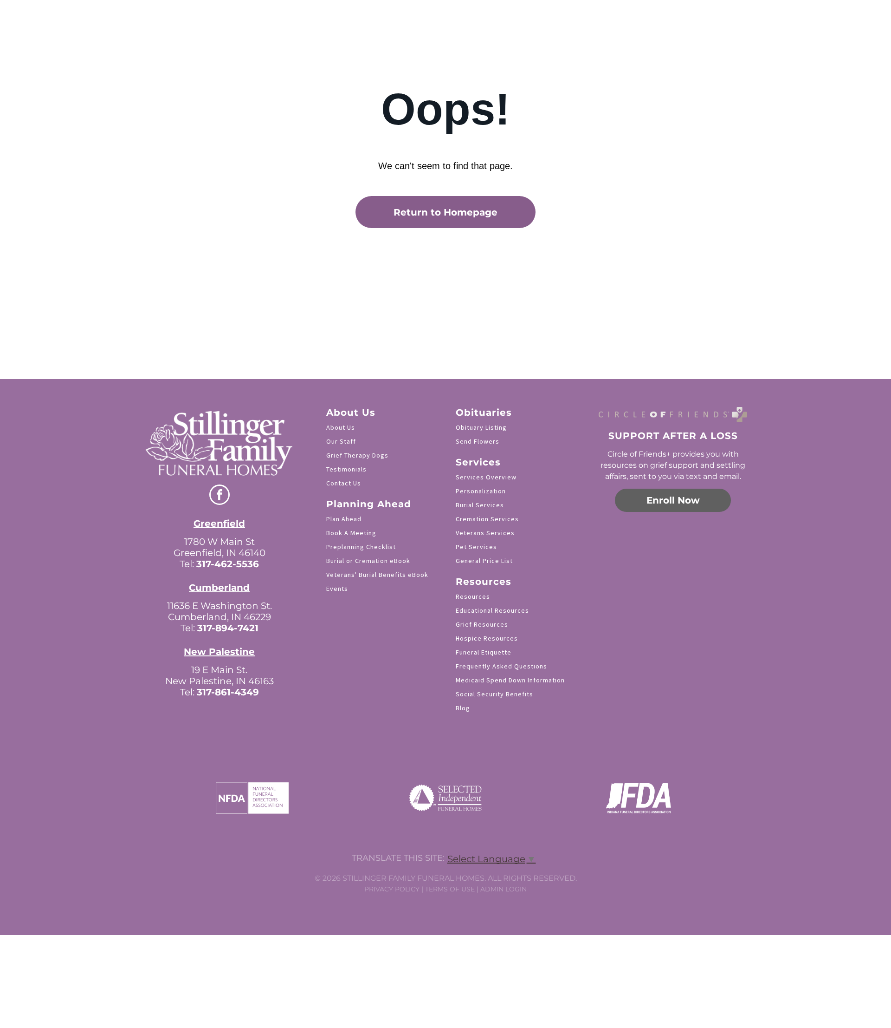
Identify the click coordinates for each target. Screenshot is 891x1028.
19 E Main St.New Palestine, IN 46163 (219, 675)
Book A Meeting (351, 533)
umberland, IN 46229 (222, 616)
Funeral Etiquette (483, 652)
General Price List (484, 561)
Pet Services (476, 547)
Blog (463, 708)
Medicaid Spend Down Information (510, 680)
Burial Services (480, 505)
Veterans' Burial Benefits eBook (377, 574)
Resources (473, 596)
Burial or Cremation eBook (368, 561)
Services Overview (486, 477)
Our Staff (341, 441)
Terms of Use (450, 889)
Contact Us (343, 483)
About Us (340, 427)
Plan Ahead (344, 519)
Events (337, 588)
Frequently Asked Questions (501, 666)
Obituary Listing (481, 427)
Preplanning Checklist (361, 547)
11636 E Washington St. (219, 605)
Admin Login (503, 889)
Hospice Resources (487, 638)
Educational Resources (492, 610)
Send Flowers (477, 441)
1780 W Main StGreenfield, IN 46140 (219, 547)
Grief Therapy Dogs (357, 455)
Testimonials (346, 469)
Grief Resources (482, 624)
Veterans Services (485, 533)
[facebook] (219, 496)
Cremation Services (487, 519)
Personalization (481, 491)
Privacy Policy (392, 889)
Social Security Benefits (494, 694)
